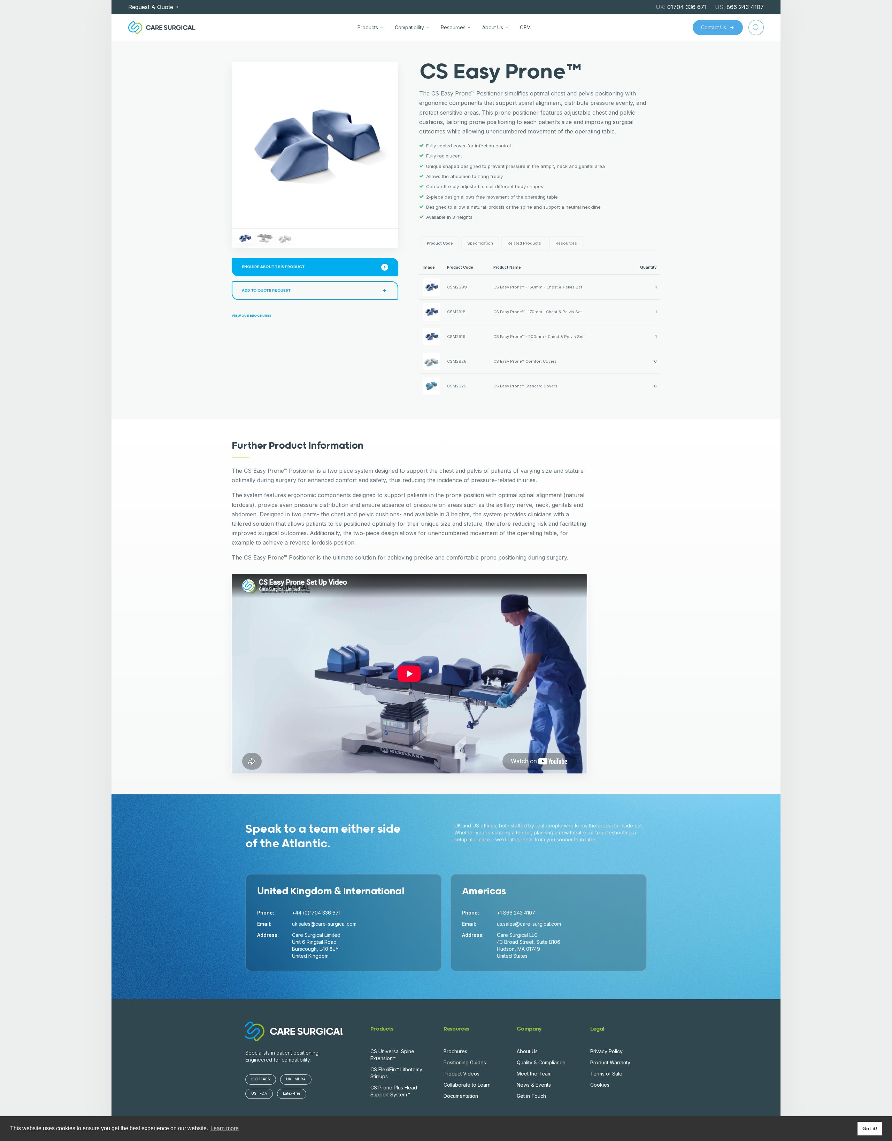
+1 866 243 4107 (516, 913)
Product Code (440, 243)
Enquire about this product (273, 266)
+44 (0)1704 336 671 (316, 913)
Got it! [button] (869, 1128)
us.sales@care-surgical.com (529, 924)
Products (367, 27)
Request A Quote (150, 6)
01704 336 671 (681, 6)
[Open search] (756, 27)
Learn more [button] (224, 1128)
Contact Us (713, 27)
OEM (525, 27)
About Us (492, 27)
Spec (480, 243)
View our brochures (251, 316)
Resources (453, 27)
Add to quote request (266, 290)
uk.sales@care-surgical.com (324, 924)
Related (524, 243)
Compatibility (409, 27)
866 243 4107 (739, 6)
